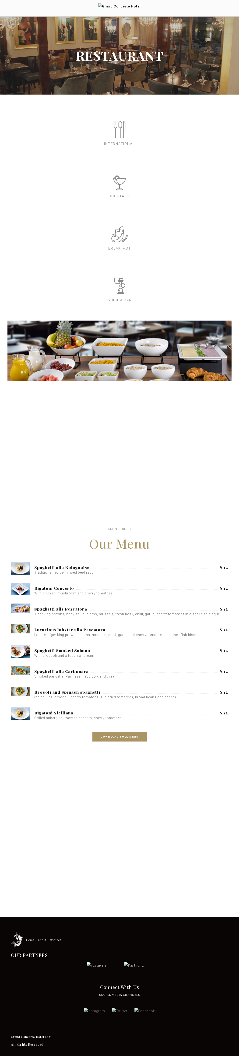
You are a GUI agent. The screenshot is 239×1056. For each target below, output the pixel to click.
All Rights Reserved (27, 1044)
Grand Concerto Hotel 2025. (32, 1036)
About (42, 940)
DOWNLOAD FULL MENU (120, 736)
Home (30, 940)
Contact (55, 940)
